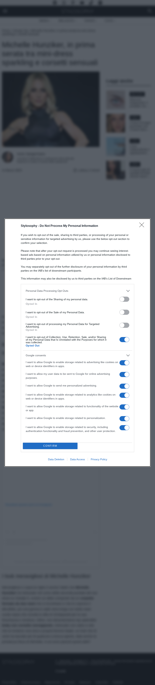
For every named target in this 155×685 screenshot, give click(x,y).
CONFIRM (50, 445)
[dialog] (77, 342)
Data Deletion (56, 459)
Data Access (77, 459)
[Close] (142, 226)
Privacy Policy (99, 459)
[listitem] (77, 291)
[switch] (124, 299)
